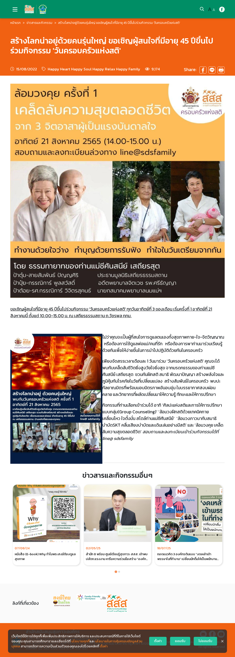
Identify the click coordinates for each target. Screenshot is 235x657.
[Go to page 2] (119, 572)
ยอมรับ (180, 640)
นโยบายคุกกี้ (80, 641)
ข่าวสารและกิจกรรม (39, 22)
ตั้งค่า (104, 646)
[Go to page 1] (116, 572)
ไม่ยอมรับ (205, 640)
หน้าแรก (15, 22)
